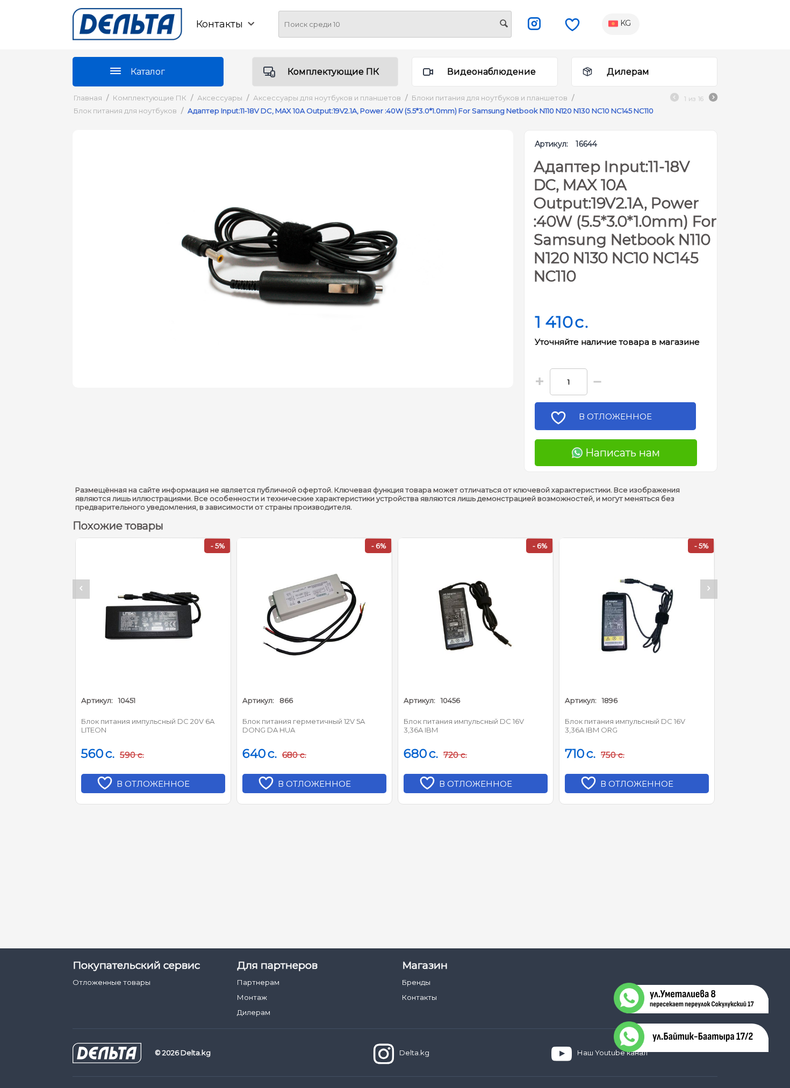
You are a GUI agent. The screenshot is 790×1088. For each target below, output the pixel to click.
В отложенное (615, 416)
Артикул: (551, 144)
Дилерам (628, 72)
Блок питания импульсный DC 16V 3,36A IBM (464, 725)
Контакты (419, 997)
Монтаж (252, 997)
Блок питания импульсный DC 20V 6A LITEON (147, 725)
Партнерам (258, 982)
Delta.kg (414, 1052)
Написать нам (621, 452)
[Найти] (503, 25)
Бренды (416, 982)
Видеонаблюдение (491, 72)
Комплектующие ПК (333, 72)
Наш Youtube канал (612, 1052)
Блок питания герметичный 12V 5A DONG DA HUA (303, 725)
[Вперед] (713, 99)
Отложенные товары (111, 982)
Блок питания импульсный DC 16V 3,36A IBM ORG (625, 725)
